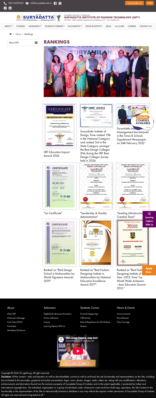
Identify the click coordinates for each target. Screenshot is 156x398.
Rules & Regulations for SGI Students (95, 322)
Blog (108, 26)
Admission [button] (34, 26)
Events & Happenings (89, 313)
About (18, 34)
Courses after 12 (134, 3)
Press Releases (123, 318)
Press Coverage (123, 322)
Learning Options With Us (54, 326)
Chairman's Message (16, 318)
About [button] (7, 26)
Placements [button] (74, 26)
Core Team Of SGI (14, 322)
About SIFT (14, 42)
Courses (20, 26)
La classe (119, 26)
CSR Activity (85, 318)
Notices (83, 326)
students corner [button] (54, 26)
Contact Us (146, 26)
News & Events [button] (93, 26)
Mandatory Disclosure (16, 330)
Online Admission (51, 318)
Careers (132, 26)
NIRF (150, 3)
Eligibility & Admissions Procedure (57, 313)
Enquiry (47, 322)
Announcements (123, 313)
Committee (11, 326)
